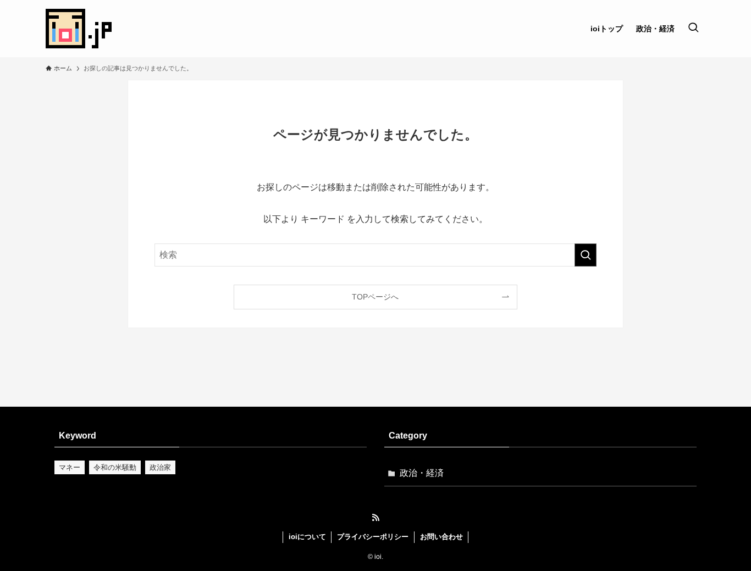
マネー (69, 467)
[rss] (375, 518)
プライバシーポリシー (372, 537)
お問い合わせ (441, 537)
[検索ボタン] (693, 28)
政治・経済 (422, 473)
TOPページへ (375, 296)
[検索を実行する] (586, 255)
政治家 (160, 467)
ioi (378, 557)
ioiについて (307, 537)
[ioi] (79, 28)
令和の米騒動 (114, 467)
